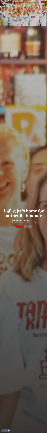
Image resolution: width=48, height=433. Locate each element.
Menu (28, 1)
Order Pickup (19, 226)
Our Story (31, 1)
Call (39, 1)
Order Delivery (27, 226)
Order (43, 1)
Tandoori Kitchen (6, 2)
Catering (36, 1)
